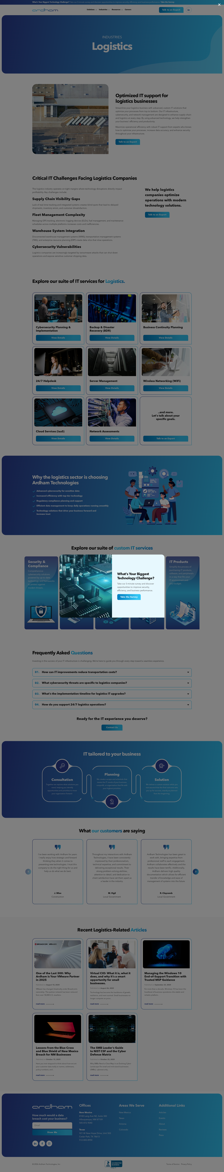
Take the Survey (129, 597)
